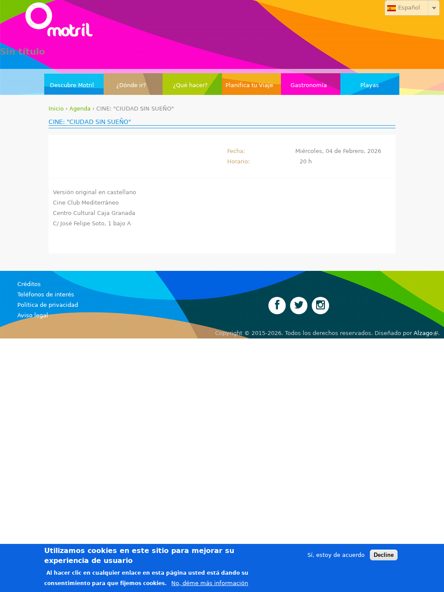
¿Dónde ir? (131, 85)
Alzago (426, 333)
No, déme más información (209, 583)
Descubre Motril (72, 85)
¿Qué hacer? (190, 85)
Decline (384, 555)
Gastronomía (309, 85)
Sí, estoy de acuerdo (336, 555)
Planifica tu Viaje (249, 85)
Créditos (29, 284)
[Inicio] (222, 21)
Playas (369, 85)
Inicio (56, 108)
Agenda (80, 108)
